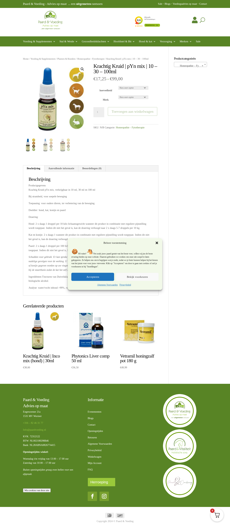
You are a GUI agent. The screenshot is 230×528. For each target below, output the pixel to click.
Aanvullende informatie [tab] (61, 168)
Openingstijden (95, 431)
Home (26, 59)
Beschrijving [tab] (33, 168)
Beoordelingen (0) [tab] (92, 168)
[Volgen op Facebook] (92, 496)
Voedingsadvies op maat (185, 4)
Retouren (92, 437)
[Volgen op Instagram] (104, 496)
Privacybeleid (125, 285)
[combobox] (190, 64)
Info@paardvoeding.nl (34, 429)
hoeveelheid (106, 90)
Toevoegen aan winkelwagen (132, 111)
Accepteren (92, 276)
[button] (157, 243)
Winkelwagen (94, 456)
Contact (203, 4)
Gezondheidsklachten (94, 41)
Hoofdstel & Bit (122, 41)
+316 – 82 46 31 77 (33, 423)
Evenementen (94, 411)
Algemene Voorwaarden (107, 285)
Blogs (167, 4)
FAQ (90, 469)
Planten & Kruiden (66, 59)
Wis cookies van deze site (36, 490)
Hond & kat (145, 41)
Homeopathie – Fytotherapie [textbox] (191, 65)
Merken (184, 41)
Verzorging (166, 41)
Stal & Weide (66, 41)
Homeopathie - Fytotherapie (91, 59)
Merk (106, 99)
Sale (160, 4)
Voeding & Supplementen (37, 41)
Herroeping (99, 482)
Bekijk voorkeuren (137, 276)
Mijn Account (95, 463)
